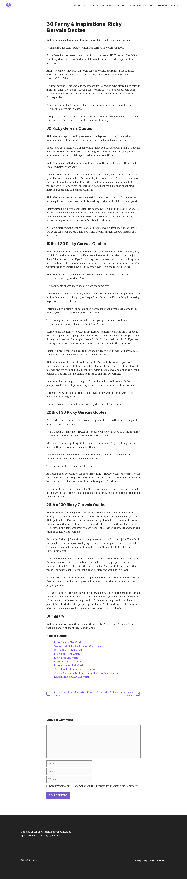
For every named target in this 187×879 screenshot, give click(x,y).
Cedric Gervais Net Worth (68, 650)
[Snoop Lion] (8, 5)
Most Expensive (158, 5)
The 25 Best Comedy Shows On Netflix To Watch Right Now (87, 673)
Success (106, 5)
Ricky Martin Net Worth (67, 661)
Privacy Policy (140, 860)
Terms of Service (158, 860)
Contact (176, 5)
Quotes (94, 5)
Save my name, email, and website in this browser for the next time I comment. (94, 786)
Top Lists (120, 5)
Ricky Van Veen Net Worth (69, 665)
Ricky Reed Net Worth (66, 657)
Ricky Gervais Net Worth (68, 642)
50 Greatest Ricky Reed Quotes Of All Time (78, 646)
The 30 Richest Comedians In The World (76, 669)
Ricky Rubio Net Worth (67, 654)
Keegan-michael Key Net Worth (72, 676)
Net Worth (79, 5)
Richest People (138, 5)
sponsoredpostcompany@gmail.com (41, 835)
